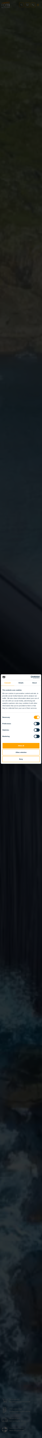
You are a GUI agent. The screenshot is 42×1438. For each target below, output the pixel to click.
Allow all (21, 746)
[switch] (37, 723)
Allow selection (21, 752)
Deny (21, 759)
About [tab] (34, 683)
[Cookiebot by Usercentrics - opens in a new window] (31, 677)
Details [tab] (21, 683)
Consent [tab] (7, 683)
